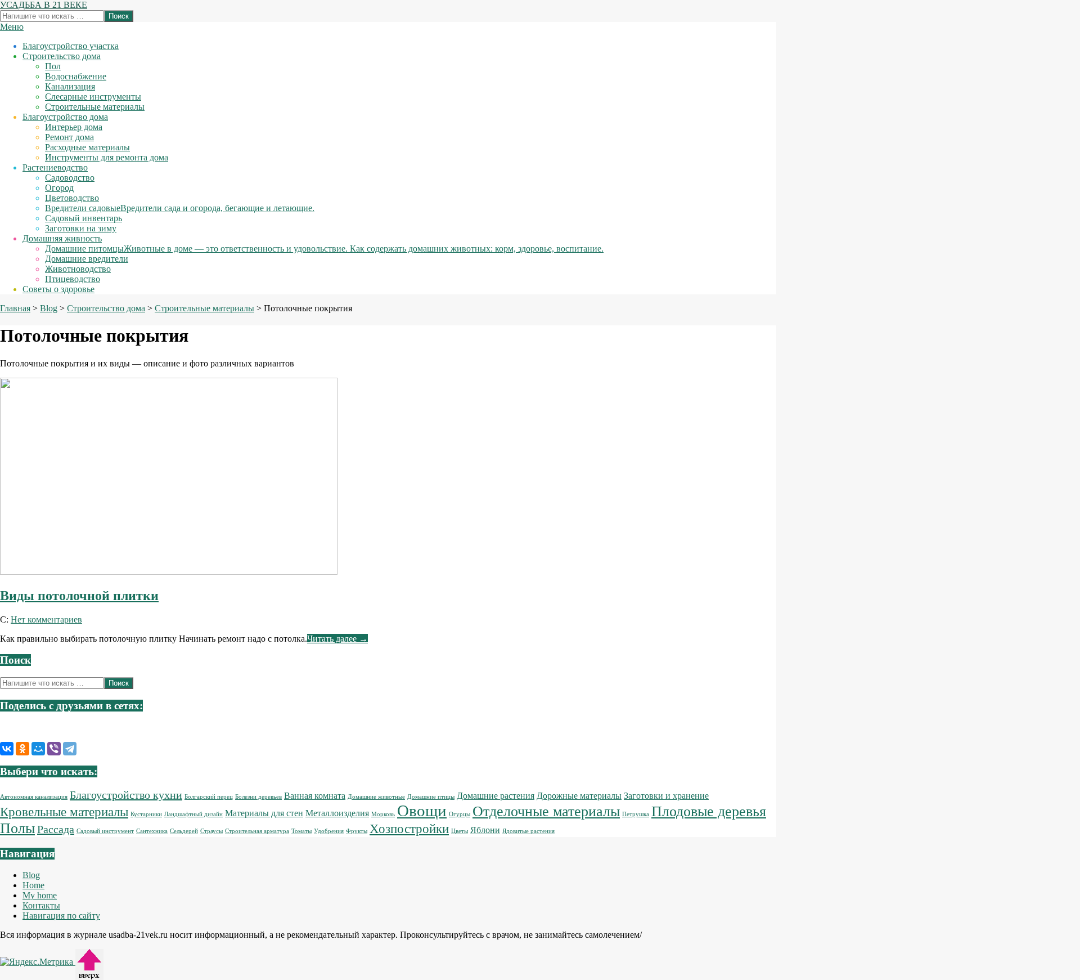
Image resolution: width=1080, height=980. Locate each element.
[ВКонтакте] (7, 748)
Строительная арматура (257, 831)
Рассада (55, 829)
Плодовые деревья (708, 811)
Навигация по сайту (61, 915)
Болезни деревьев (258, 797)
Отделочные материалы (546, 811)
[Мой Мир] (38, 748)
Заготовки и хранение (666, 796)
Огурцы (459, 814)
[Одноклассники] (22, 748)
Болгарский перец (208, 797)
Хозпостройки (409, 828)
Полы (17, 828)
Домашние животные (376, 797)
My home (39, 895)
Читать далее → (337, 638)
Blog (31, 875)
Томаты (301, 831)
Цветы (459, 831)
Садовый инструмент (105, 831)
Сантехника (152, 831)
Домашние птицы (430, 797)
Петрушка (635, 814)
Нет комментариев (46, 619)
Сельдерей (184, 831)
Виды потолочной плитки (79, 595)
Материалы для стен (264, 813)
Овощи (422, 811)
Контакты (41, 905)
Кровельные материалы (64, 811)
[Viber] (54, 748)
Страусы (211, 831)
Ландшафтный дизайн (193, 814)
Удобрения (329, 831)
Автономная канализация (34, 797)
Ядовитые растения (528, 831)
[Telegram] (69, 748)
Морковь (383, 814)
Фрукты (356, 831)
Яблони (485, 830)
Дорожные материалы (579, 796)
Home (33, 885)
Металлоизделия (337, 813)
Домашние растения (495, 796)
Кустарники (146, 814)
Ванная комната (314, 796)
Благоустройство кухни (126, 795)
